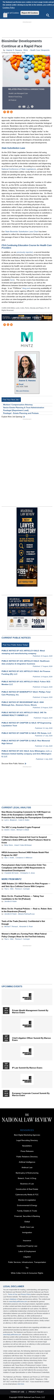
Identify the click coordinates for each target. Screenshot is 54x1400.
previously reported (25, 252)
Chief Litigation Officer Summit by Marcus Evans (31, 1039)
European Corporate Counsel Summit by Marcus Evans (31, 1094)
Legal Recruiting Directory (27, 1140)
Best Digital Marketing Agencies (27, 1135)
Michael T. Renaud (11, 926)
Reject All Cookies (30, 13)
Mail (24, 106)
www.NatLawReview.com (18, 1301)
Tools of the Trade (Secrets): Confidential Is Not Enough (23, 922)
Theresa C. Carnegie (22, 889)
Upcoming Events (12, 986)
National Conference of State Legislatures (19, 169)
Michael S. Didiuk (23, 830)
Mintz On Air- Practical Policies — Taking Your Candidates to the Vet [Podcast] (23, 897)
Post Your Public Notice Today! (15, 645)
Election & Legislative (27, 1200)
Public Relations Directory (27, 1157)
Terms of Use (12, 1294)
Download (29, 106)
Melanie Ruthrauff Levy (26, 914)
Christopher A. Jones (27, 873)
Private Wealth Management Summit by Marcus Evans (30, 1011)
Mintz (25, 50)
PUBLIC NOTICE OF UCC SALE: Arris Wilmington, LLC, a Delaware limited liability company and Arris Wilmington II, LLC (27, 754)
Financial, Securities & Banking (27, 1216)
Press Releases (27, 1151)
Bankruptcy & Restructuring (27, 1173)
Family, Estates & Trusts (27, 1211)
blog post (26, 288)
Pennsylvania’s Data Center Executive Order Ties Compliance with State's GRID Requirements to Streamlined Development (24, 868)
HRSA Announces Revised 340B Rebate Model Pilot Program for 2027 (25, 853)
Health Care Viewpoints (40, 50)
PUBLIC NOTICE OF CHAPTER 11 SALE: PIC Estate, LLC (26, 733)
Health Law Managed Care (18, 93)
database (13, 1299)
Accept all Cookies (11, 13)
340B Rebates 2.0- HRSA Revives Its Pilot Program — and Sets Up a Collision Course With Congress (26, 884)
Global (27, 1222)
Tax (27, 1268)
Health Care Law (27, 1227)
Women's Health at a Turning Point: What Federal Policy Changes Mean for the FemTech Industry (24, 935)
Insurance (27, 1240)
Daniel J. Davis (9, 830)
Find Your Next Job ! (11, 400)
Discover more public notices (13, 764)
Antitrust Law (27, 1167)
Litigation (27, 1257)
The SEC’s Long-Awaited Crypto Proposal (21, 827)
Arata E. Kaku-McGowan (23, 845)
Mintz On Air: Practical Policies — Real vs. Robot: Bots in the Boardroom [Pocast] (27, 910)
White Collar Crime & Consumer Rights (27, 1273)
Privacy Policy (26, 1294)
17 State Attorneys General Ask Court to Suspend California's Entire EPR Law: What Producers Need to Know (26, 840)
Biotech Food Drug (15, 97)
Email (21, 384)
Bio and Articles (22, 391)
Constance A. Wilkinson (23, 858)
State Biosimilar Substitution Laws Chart (21, 231)
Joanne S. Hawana (14, 50)
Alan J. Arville (9, 858)
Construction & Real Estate (27, 1189)
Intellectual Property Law (27, 1246)
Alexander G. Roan (26, 926)
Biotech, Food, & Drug (27, 1178)
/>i (32, 106)
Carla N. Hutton (23, 820)
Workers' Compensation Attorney (18, 405)
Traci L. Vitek (8, 889)
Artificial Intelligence (27, 1162)
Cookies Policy (9, 7)
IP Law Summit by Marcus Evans (27, 1068)
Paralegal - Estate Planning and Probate (21, 413)
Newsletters (27, 1146)
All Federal (12, 100)
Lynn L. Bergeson (10, 820)
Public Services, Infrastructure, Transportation (27, 1262)
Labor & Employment (27, 1251)
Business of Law (27, 1184)
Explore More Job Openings (12, 417)
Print (20, 106)
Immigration (27, 1232)
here (12, 280)
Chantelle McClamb (11, 873)
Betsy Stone (8, 845)
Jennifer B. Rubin (10, 901)
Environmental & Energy (27, 1205)
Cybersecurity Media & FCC (27, 1194)
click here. (21, 1384)
